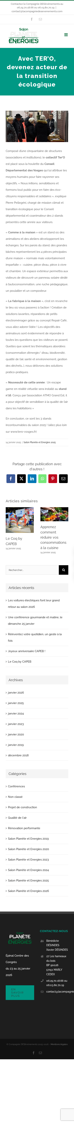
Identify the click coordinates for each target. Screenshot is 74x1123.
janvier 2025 (16, 703)
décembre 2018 (18, 755)
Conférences (16, 786)
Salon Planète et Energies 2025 (40, 442)
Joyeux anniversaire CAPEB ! (26, 651)
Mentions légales (59, 1044)
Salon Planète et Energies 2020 (28, 849)
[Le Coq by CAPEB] (20, 509)
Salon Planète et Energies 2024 (28, 870)
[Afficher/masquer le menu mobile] (66, 35)
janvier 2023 (16, 724)
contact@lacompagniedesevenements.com (37, 11)
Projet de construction (22, 807)
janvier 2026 (16, 692)
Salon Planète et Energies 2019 (28, 838)
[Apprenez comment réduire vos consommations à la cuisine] (54, 509)
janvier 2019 (16, 745)
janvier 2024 (16, 713)
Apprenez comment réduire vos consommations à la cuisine (53, 537)
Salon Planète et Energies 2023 (28, 859)
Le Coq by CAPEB (19, 661)
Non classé (15, 797)
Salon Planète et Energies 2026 (28, 891)
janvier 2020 (16, 734)
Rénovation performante (24, 828)
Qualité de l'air (17, 817)
